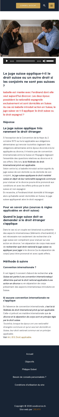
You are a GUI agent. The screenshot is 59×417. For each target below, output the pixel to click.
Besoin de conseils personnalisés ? (29, 377)
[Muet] (44, 61)
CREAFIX (37, 409)
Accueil (29, 354)
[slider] (50, 60)
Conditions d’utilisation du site (29, 385)
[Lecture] (6, 61)
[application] (29, 61)
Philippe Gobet (29, 369)
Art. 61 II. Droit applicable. (19, 337)
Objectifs (29, 361)
